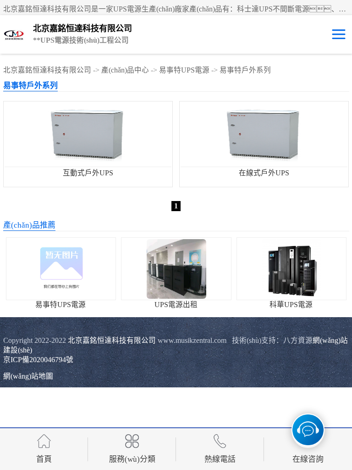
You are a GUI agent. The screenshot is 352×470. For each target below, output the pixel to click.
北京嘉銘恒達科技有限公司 (47, 70)
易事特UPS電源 (184, 70)
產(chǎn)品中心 (125, 70)
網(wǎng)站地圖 (28, 376)
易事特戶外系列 (245, 70)
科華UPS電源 (291, 304)
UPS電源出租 (176, 304)
